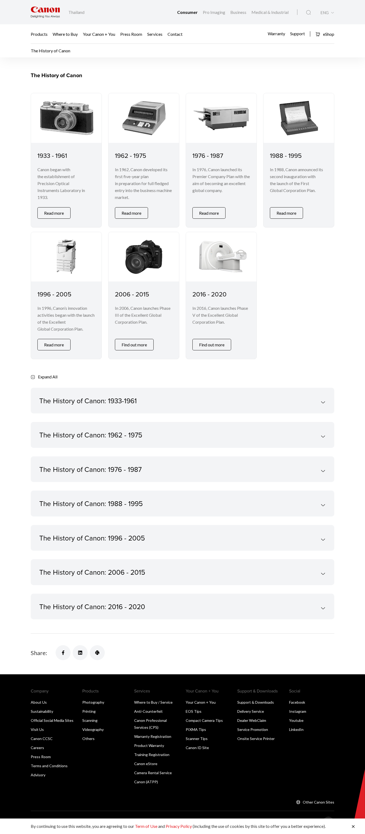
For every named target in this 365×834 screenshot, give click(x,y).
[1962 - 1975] (143, 118)
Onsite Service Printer (256, 738)
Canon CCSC (42, 738)
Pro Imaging (214, 12)
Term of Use (146, 826)
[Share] (63, 652)
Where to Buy (65, 34)
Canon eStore (145, 763)
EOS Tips (193, 711)
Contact (175, 34)
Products (39, 34)
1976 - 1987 (207, 155)
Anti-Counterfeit (148, 711)
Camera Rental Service (153, 772)
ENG (324, 13)
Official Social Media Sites (52, 720)
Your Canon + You (99, 34)
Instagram (297, 711)
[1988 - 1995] (298, 118)
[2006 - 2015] (143, 256)
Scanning (90, 720)
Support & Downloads (255, 702)
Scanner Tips (197, 738)
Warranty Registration (152, 736)
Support (297, 33)
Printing (89, 711)
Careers (37, 747)
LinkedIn (296, 729)
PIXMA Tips (196, 729)
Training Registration (151, 754)
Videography (93, 729)
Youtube (296, 720)
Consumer (188, 12)
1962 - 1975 (130, 155)
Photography (93, 702)
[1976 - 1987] (221, 118)
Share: (39, 652)
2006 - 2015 (132, 294)
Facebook (297, 702)
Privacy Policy (179, 826)
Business (238, 12)
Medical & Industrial (270, 12)
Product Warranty (149, 745)
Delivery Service (250, 711)
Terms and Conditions (49, 765)
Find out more (134, 344)
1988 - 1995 (286, 155)
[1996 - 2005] (66, 256)
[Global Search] (308, 12)
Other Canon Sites (318, 802)
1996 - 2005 (54, 294)
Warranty (276, 33)
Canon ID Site (197, 747)
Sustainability (42, 711)
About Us (39, 702)
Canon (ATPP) (146, 782)
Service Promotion (252, 729)
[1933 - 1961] (66, 118)
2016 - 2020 (209, 294)
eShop (328, 34)
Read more (54, 213)
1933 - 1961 (52, 155)
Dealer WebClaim (251, 720)
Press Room (131, 34)
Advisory (38, 775)
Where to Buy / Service (153, 702)
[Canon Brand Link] (45, 12)
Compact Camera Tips (204, 720)
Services (154, 34)
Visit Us (37, 729)
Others (88, 738)
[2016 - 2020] (221, 256)
